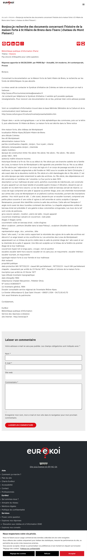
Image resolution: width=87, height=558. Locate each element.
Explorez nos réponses (11, 520)
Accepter (72, 553)
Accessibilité (7, 485)
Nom (8, 353)
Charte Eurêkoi (8, 481)
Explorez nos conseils (11, 527)
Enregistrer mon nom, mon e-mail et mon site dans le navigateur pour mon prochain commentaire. (41, 416)
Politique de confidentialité (30, 548)
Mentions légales (9, 506)
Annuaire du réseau (10, 503)
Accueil (4, 17)
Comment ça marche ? (11, 474)
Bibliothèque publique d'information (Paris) (20, 51)
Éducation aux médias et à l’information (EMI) (22, 524)
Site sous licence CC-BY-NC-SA (43, 467)
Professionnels (8, 492)
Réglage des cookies (18, 553)
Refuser (47, 553)
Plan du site (7, 478)
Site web (9, 372)
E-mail (8, 363)
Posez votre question (11, 517)
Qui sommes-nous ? (10, 499)
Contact (5, 488)
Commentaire (11, 382)
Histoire (11, 17)
